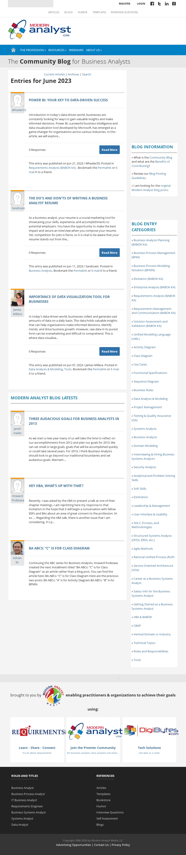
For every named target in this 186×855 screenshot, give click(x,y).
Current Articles (54, 74)
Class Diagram (143, 356)
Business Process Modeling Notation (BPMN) (151, 268)
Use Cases (140, 364)
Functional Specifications (150, 373)
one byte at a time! (149, 752)
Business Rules (143, 390)
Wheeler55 (19, 110)
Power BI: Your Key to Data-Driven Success (68, 100)
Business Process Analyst (28, 794)
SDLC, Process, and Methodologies (145, 525)
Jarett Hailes (17, 431)
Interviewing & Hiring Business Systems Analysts (153, 456)
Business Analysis (40, 270)
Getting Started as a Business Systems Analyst (152, 606)
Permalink (104, 168)
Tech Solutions (149, 748)
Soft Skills (140, 489)
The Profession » (33, 50)
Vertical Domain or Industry (152, 634)
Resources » (57, 50)
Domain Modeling (146, 446)
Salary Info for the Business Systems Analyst (151, 593)
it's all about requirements (36, 752)
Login (141, 3)
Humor (82, 12)
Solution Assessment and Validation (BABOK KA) (150, 323)
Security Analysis (145, 467)
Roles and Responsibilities (151, 651)
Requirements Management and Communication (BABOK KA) (154, 311)
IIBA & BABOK (143, 617)
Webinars (76, 50)
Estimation (141, 497)
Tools (67, 369)
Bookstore (103, 800)
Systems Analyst (22, 818)
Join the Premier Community (93, 748)
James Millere (17, 312)
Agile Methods (143, 549)
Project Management (148, 407)
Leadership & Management (152, 506)
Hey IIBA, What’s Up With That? (56, 485)
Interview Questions (124, 12)
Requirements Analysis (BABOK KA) (52, 168)
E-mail (95, 270)
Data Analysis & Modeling (46, 369)
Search (86, 74)
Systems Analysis (145, 429)
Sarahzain (18, 208)
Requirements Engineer (27, 806)
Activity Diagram (145, 347)
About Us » (94, 50)
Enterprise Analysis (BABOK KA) (154, 287)
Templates (99, 12)
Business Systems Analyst (28, 812)
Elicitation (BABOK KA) (148, 279)
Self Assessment (107, 818)
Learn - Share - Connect (37, 748)
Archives (73, 74)
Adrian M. (17, 560)
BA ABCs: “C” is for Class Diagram (59, 548)
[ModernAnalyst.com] (95, 731)
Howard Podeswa (18, 498)
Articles (53, 12)
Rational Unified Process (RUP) (154, 557)
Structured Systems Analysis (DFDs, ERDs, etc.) (152, 538)
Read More (109, 150)
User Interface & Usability (150, 514)
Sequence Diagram (146, 381)
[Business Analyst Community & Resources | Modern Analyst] (40, 29)
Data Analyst (19, 825)
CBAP (137, 626)
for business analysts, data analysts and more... (93, 752)
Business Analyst (22, 788)
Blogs (68, 12)
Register (124, 3)
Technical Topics (144, 643)
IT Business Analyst (24, 800)
